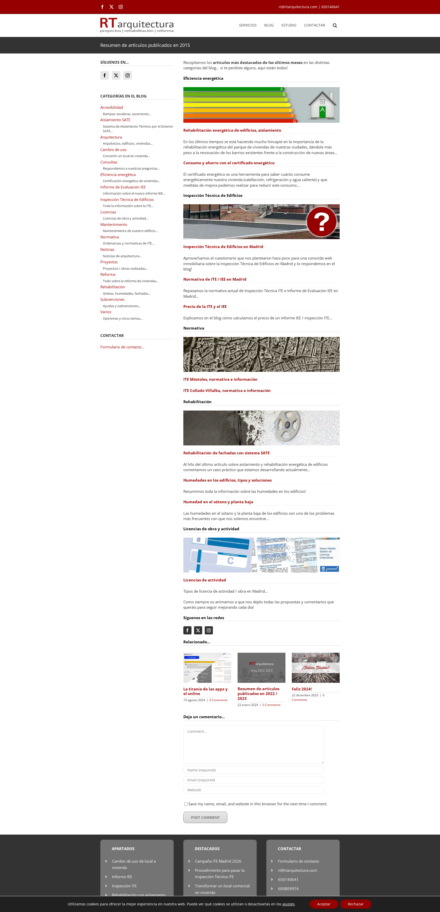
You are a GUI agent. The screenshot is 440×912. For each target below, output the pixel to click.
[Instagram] (127, 75)
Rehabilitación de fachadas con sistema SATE (226, 452)
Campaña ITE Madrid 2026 (218, 861)
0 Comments (219, 700)
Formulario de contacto (298, 861)
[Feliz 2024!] (316, 655)
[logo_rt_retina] (137, 19)
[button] (335, 25)
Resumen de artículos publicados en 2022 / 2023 (258, 693)
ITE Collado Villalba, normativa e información (227, 390)
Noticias (107, 249)
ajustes (288, 904)
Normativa (109, 236)
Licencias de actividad (204, 579)
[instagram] (121, 7)
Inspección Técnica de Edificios (127, 199)
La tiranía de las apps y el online (205, 691)
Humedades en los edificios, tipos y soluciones (227, 480)
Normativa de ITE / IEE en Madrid (214, 279)
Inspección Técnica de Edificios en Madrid (223, 246)
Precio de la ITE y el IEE (205, 306)
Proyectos (109, 261)
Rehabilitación (112, 286)
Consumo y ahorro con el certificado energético (228, 162)
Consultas (108, 162)
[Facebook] (104, 75)
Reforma (107, 274)
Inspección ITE (124, 885)
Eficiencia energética (118, 174)
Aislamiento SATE (115, 119)
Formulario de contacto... (122, 346)
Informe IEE (122, 876)
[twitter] (111, 7)
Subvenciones (112, 299)
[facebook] (102, 7)
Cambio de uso (113, 149)
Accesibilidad (111, 107)
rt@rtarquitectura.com (297, 870)
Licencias (108, 211)
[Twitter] (116, 75)
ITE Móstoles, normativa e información (220, 379)
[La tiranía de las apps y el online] (207, 655)
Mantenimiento (113, 224)
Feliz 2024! (302, 688)
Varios (105, 311)
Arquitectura (111, 137)
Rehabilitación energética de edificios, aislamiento (232, 130)
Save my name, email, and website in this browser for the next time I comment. (257, 803)
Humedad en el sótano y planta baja (218, 501)
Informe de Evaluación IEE (123, 186)
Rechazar (356, 904)
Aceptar (324, 904)
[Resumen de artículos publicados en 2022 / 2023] (261, 655)
